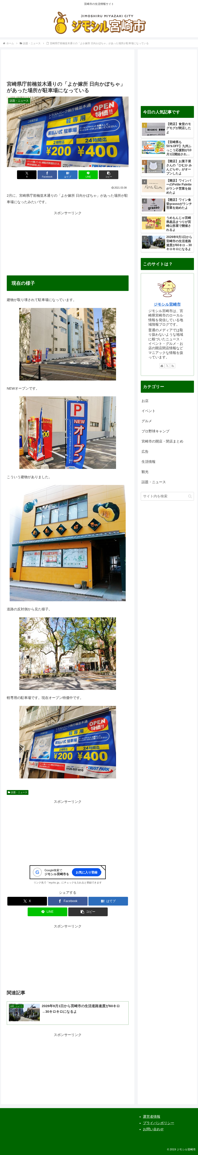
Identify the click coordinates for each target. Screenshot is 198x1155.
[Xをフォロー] (167, 365)
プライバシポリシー (158, 1123)
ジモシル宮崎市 (167, 304)
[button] (108, 174)
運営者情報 (151, 1117)
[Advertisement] (68, 66)
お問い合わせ (153, 1129)
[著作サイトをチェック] (161, 365)
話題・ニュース (19, 792)
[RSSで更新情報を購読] (172, 365)
